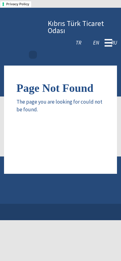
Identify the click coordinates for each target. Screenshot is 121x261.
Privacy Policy (17, 4)
